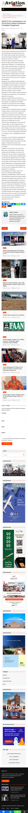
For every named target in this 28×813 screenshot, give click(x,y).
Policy (7, 808)
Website (3, 432)
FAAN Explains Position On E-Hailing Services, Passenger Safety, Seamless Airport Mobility (13, 341)
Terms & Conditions (15, 808)
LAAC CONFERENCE (14, 756)
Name (3, 420)
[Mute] (21, 474)
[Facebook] (4, 204)
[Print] (4, 207)
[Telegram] (23, 204)
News (4, 30)
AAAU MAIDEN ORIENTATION (14, 753)
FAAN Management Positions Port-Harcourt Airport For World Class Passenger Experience (13, 368)
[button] (14, 469)
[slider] (13, 474)
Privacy (3, 808)
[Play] (4, 474)
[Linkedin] (13, 204)
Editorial (5, 675)
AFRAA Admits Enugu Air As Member (13, 315)
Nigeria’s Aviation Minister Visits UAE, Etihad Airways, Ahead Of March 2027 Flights (14, 284)
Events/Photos (6, 678)
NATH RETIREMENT (14, 759)
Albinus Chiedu (6, 28)
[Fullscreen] (23, 474)
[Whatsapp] (18, 204)
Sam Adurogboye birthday (14, 762)
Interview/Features (7, 681)
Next (23, 228)
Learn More (5, 780)
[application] (14, 470)
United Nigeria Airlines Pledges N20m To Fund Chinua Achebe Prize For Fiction (13, 396)
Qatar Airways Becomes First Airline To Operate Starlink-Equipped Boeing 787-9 (13, 252)
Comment (4, 413)
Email (3, 426)
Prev (5, 228)
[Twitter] (9, 204)
